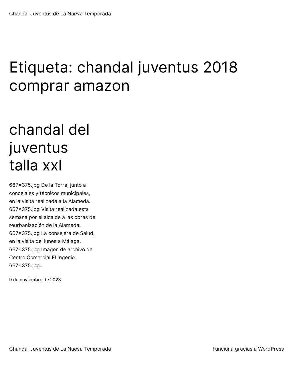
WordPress (271, 349)
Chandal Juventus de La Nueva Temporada (60, 14)
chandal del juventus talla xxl (49, 147)
